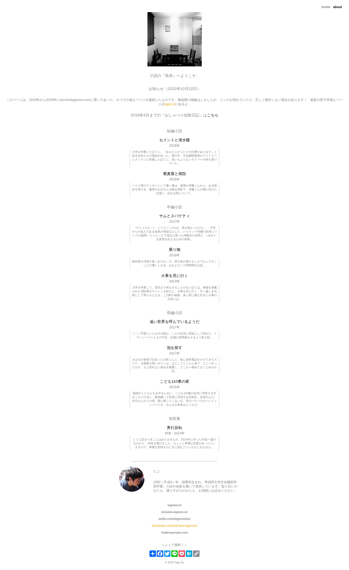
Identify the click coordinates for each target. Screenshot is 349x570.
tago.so (169, 104)
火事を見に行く (174, 275)
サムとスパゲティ (174, 216)
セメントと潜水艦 (174, 140)
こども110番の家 (174, 381)
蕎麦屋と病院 (174, 174)
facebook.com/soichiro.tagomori (174, 525)
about (337, 7)
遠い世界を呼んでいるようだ (175, 322)
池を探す (174, 348)
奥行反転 (174, 427)
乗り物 (174, 249)
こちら (213, 115)
